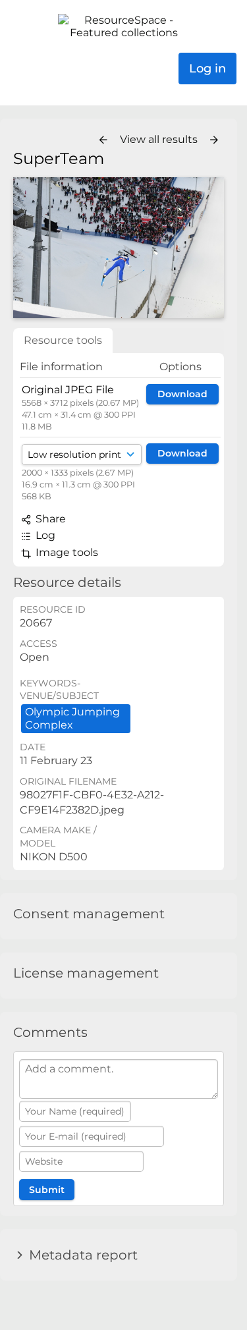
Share (49, 519)
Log (44, 535)
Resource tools (63, 340)
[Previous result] (103, 140)
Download (182, 394)
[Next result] (214, 140)
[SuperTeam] (118, 247)
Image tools (65, 552)
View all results (160, 139)
